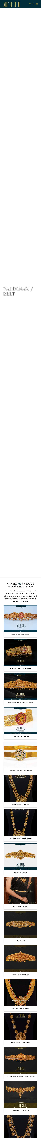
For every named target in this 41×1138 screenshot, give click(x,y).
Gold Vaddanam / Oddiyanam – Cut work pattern (20, 1077)
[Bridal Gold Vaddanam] (20, 856)
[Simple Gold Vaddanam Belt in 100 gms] (20, 754)
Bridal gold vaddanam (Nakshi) (20, 635)
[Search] (32, 4)
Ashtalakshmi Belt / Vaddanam (20, 1110)
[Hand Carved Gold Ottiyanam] (20, 720)
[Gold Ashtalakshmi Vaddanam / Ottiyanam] (20, 686)
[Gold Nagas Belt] (20, 924)
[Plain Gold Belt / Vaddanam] (20, 890)
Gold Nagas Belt (20, 940)
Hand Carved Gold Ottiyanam (20, 736)
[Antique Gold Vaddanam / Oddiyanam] (20, 652)
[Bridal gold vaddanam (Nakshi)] (20, 618)
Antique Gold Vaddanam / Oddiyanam (20, 668)
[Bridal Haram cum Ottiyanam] (20, 788)
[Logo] (17, 4)
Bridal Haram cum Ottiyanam (20, 805)
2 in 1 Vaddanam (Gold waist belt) (20, 1042)
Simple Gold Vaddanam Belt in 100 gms (20, 770)
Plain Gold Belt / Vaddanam (20, 906)
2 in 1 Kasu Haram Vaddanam (20, 1008)
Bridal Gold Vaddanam (20, 873)
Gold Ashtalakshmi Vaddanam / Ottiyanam (20, 703)
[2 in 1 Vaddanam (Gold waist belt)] (20, 1026)
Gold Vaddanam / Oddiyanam (20, 975)
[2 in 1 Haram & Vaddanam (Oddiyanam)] (20, 822)
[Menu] (37, 4)
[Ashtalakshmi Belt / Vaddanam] (20, 1094)
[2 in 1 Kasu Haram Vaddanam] (20, 992)
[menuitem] (32, 4)
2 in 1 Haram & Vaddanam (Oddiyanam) (20, 838)
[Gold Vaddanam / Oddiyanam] (20, 958)
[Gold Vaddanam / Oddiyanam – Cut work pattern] (20, 1060)
